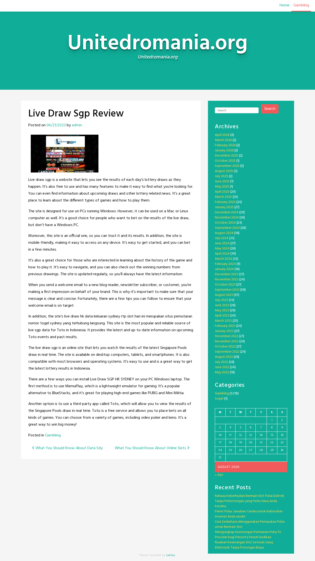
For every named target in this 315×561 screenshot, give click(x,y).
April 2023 (222, 315)
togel (219, 399)
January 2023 (224, 331)
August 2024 (224, 233)
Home (284, 5)
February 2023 (225, 326)
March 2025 (223, 197)
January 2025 (224, 207)
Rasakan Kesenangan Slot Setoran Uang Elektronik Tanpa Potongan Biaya (244, 545)
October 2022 (225, 346)
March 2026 (223, 140)
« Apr (219, 475)
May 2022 (222, 372)
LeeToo (170, 555)
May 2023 (222, 310)
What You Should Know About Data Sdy (68, 448)
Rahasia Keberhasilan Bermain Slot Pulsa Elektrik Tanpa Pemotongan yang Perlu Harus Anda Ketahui (249, 501)
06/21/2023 (56, 125)
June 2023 (222, 305)
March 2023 (223, 321)
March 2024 (223, 259)
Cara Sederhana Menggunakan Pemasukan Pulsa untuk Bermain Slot (249, 524)
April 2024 (222, 254)
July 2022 (221, 362)
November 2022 (226, 341)
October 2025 (225, 161)
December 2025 (226, 155)
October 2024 (225, 223)
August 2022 (224, 357)
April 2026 (222, 135)
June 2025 (222, 181)
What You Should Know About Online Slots (151, 448)
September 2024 (227, 228)
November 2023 (226, 279)
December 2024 (226, 212)
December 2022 (226, 336)
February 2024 (225, 264)
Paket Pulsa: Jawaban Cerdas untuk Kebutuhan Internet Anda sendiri (249, 514)
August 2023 (224, 295)
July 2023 (221, 300)
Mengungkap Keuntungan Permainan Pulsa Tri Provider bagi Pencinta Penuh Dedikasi (248, 534)
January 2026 (224, 150)
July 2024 (221, 238)
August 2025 (224, 171)
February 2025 (225, 202)
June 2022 (222, 367)
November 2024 (227, 217)
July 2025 (221, 176)
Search (269, 109)
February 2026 (225, 145)
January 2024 (224, 269)
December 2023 (226, 274)
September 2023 (227, 290)
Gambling (301, 5)
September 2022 (227, 352)
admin (77, 125)
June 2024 (222, 243)
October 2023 (225, 285)
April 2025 (222, 192)
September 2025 (227, 166)
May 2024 (222, 248)
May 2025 (222, 186)
